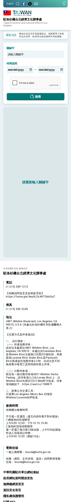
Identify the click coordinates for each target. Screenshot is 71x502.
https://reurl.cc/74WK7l (37, 384)
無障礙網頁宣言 (13, 484)
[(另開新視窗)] (24, 3)
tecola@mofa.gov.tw (38, 452)
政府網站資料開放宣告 (18, 478)
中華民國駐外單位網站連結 (21, 472)
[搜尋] (17, 3)
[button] (8, 35)
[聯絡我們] (36, 3)
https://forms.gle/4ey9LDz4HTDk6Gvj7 (30, 296)
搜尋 (38, 96)
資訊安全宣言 (12, 490)
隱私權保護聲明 (13, 496)
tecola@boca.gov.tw (27, 462)
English (10, 3)
